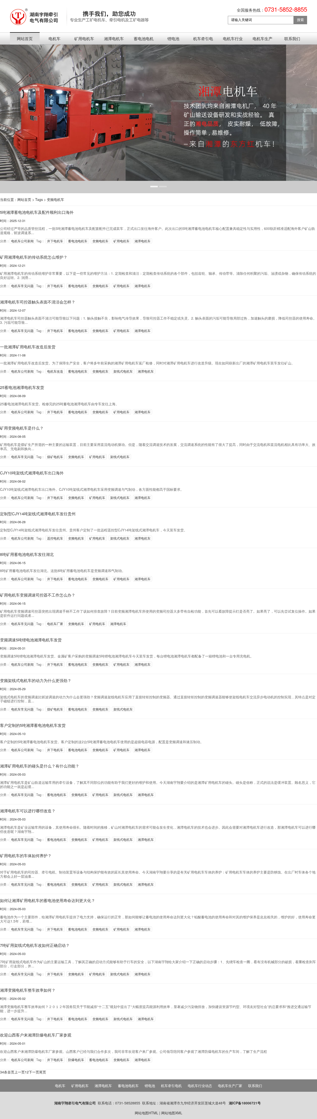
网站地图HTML (146, 1112)
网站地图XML (171, 1112)
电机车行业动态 (233, 40)
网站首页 (25, 38)
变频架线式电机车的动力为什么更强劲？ (35, 680)
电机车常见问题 (22, 285)
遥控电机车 (55, 538)
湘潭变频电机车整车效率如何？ (27, 990)
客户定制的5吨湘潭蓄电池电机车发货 (33, 725)
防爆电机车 (76, 1059)
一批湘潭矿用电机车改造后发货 (27, 347)
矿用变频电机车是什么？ (22, 428)
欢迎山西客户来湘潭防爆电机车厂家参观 (35, 1035)
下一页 (34, 1071)
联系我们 (292, 38)
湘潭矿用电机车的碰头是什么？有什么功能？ (39, 766)
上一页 (19, 1071)
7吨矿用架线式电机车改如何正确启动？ (35, 945)
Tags (39, 199)
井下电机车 (55, 241)
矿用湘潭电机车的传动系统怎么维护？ (33, 257)
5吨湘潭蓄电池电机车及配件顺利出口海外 (37, 212)
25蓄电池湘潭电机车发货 (22, 387)
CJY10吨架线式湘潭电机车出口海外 (32, 473)
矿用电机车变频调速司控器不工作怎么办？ (37, 595)
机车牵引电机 (203, 40)
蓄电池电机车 (144, 40)
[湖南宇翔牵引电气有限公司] (80, 17)
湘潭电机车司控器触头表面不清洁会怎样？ (37, 302)
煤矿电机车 (55, 456)
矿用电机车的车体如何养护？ (26, 855)
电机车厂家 (55, 623)
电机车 (54, 38)
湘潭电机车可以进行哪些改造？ (27, 811)
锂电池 (173, 38)
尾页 (42, 1071)
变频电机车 (55, 199)
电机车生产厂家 (262, 40)
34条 (3, 1071)
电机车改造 (55, 371)
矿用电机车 (84, 38)
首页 (10, 1071)
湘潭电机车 (114, 38)
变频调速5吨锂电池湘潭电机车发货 (31, 640)
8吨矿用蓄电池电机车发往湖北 (27, 554)
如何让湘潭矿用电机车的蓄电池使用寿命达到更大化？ (47, 900)
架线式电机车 (123, 371)
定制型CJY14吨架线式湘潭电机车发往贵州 (38, 514)
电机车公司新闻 (22, 241)
